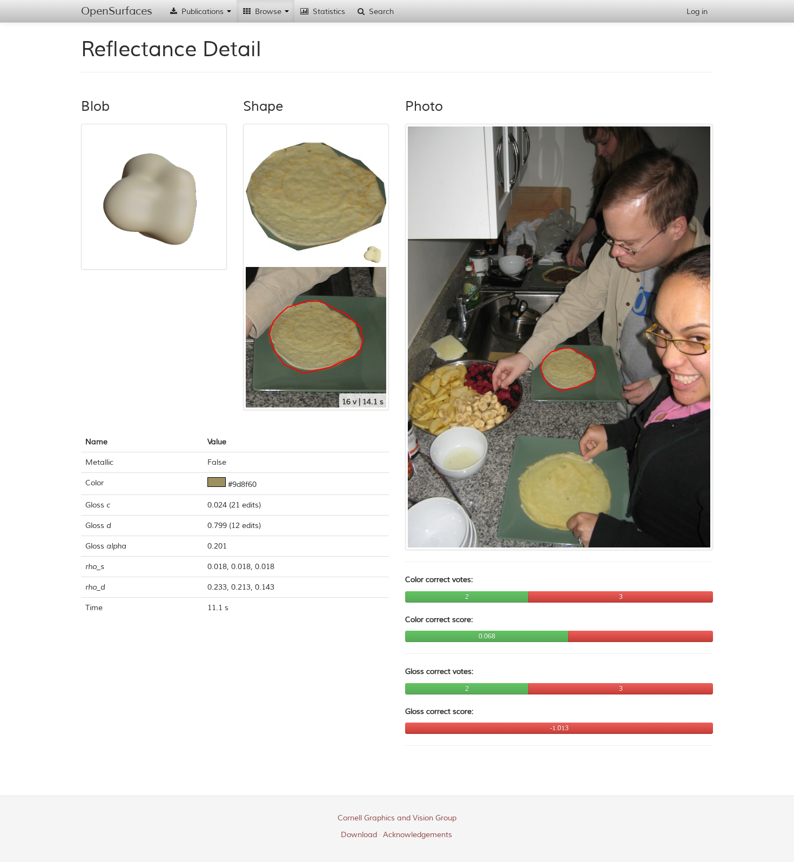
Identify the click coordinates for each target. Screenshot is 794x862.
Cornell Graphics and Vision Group (397, 818)
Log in (697, 11)
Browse (268, 11)
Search (380, 11)
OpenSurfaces (116, 11)
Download (359, 834)
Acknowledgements (417, 834)
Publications (202, 11)
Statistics (328, 11)
